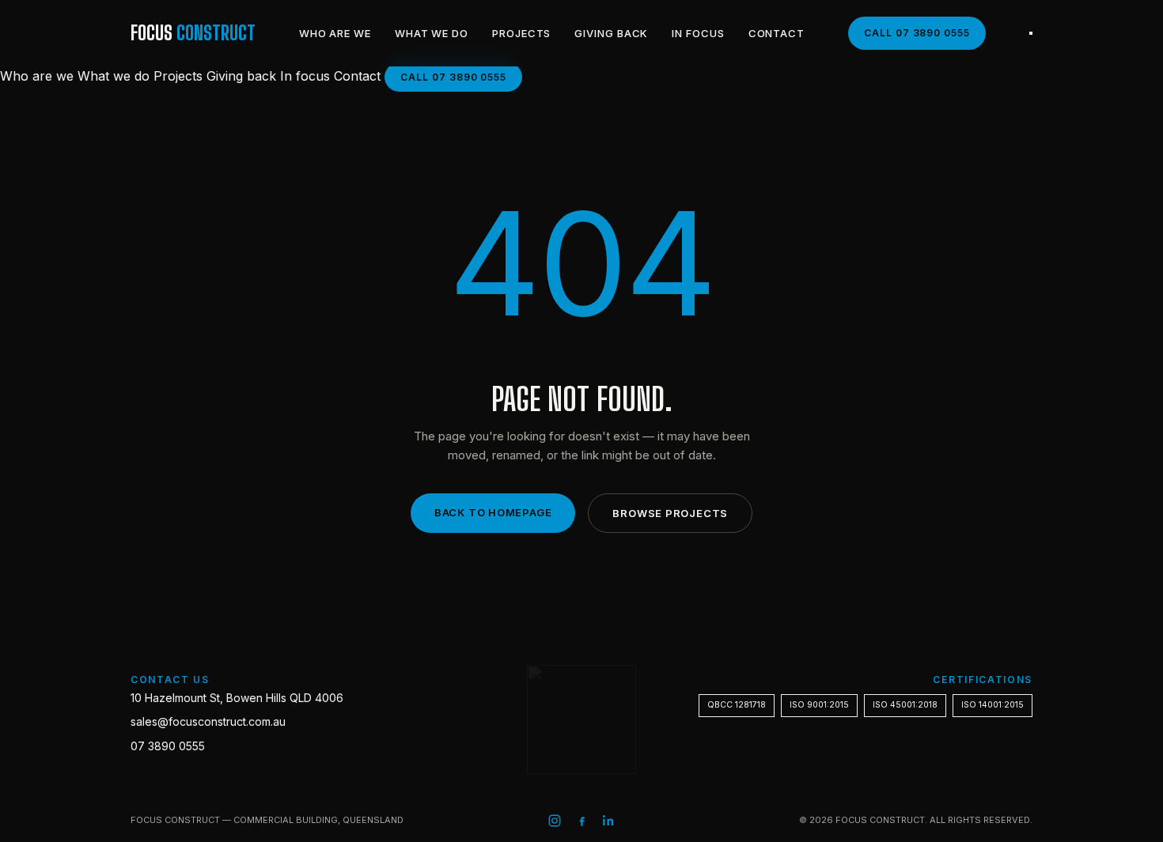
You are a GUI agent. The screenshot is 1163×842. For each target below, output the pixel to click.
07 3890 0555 (168, 746)
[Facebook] (581, 821)
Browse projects (670, 513)
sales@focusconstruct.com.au (208, 721)
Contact (776, 33)
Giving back (611, 33)
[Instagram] (554, 821)
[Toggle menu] (1030, 33)
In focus (698, 33)
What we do (431, 33)
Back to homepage (492, 512)
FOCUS (193, 32)
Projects (521, 33)
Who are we (335, 33)
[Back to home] (581, 719)
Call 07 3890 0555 (917, 33)
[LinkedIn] (608, 821)
